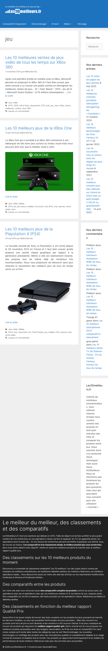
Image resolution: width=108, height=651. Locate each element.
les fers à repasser (62, 539)
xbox (13, 209)
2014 (10, 206)
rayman (61, 206)
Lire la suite (11, 196)
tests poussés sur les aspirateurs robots (63, 596)
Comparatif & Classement (14, 24)
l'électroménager (70, 632)
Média (67, 24)
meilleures (9, 108)
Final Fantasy (38, 332)
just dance (21, 206)
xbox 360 (26, 108)
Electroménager (39, 24)
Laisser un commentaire (18, 111)
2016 (16, 105)
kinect (67, 105)
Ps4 (57, 332)
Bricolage (82, 24)
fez (29, 332)
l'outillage (22, 635)
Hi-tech (55, 24)
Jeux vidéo (13, 102)
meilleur (30, 206)
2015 (10, 105)
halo (48, 105)
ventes (18, 108)
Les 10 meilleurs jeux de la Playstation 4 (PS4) (29, 231)
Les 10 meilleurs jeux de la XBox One (38, 128)
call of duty (24, 105)
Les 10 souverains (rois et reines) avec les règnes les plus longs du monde (94, 158)
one (55, 206)
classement (35, 105)
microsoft (39, 206)
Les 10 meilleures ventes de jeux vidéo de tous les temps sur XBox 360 (35, 62)
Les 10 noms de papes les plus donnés (93, 79)
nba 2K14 (49, 206)
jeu (52, 105)
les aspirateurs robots (42, 539)
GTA (43, 105)
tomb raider (10, 335)
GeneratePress (50, 647)
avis (15, 332)
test (70, 332)
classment (22, 332)
